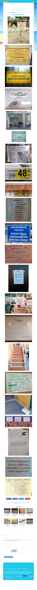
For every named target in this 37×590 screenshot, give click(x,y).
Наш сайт (5, 571)
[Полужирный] (4, 540)
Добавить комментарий (8, 557)
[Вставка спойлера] (19, 540)
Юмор (14, 12)
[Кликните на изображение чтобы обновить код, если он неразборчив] (14, 552)
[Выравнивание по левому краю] (8, 540)
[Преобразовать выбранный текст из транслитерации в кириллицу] (18, 540)
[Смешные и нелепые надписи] (29, 511)
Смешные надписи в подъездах (22, 515)
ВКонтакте (7, 578)
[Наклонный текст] (5, 540)
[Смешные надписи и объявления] (15, 511)
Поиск (17, 568)
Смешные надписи (22, 524)
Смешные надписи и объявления (15, 515)
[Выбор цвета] (15, 540)
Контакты (20, 568)
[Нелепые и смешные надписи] (7, 511)
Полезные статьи (25, 568)
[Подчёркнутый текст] (6, 540)
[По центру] (9, 540)
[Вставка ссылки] (13, 540)
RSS (11, 578)
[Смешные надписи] (22, 521)
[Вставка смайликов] (11, 540)
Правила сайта (7, 568)
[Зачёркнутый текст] (7, 540)
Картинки (12, 12)
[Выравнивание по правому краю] (10, 540)
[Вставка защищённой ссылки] (14, 540)
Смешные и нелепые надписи (30, 515)
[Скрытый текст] (16, 540)
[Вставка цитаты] (17, 540)
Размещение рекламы (13, 568)
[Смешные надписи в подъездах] (22, 511)
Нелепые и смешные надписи (7, 515)
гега (22, 12)
